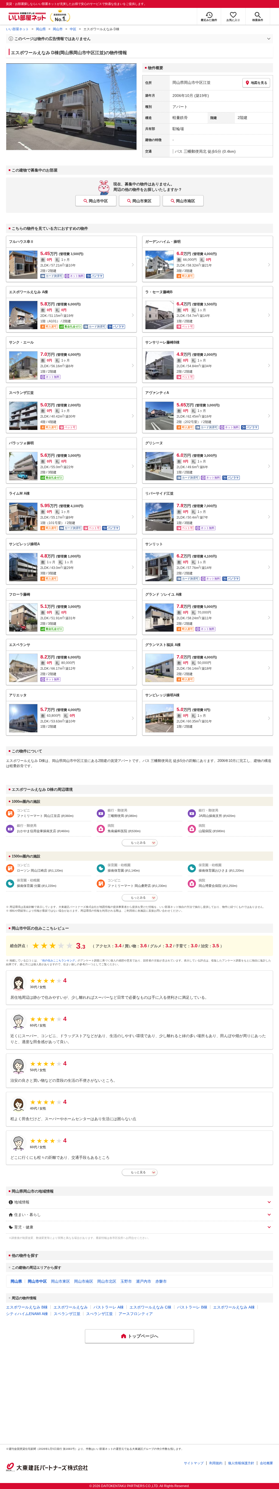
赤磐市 (161, 1281)
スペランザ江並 (67, 1314)
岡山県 (41, 29)
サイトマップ (194, 1463)
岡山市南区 (185, 201)
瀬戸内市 (143, 1281)
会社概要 (266, 1463)
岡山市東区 (141, 201)
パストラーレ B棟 (192, 1307)
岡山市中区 (98, 201)
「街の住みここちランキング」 (59, 960)
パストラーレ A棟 (108, 1307)
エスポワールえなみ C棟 (150, 1307)
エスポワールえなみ (70, 1307)
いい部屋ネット (17, 29)
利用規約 (215, 1463)
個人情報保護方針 (241, 1463)
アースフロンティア (136, 1314)
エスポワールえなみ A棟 (234, 1307)
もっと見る (138, 1172)
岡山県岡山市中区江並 (191, 82)
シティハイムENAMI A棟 (27, 1314)
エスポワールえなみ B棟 (27, 1307)
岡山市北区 (106, 1281)
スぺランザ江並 (99, 1314)
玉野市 (126, 1281)
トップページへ (143, 1336)
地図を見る (259, 83)
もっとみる (138, 842)
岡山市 (58, 29)
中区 (73, 29)
